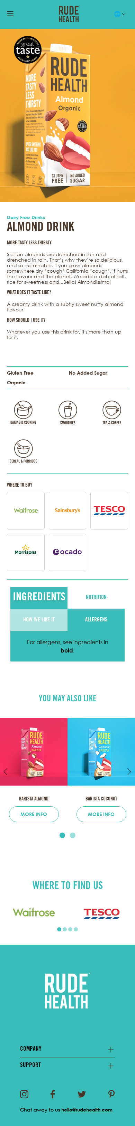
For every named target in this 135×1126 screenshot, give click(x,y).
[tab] (62, 835)
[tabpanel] (34, 913)
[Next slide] (129, 771)
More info (33, 814)
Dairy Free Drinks (26, 217)
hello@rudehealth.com (86, 1110)
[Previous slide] (5, 771)
